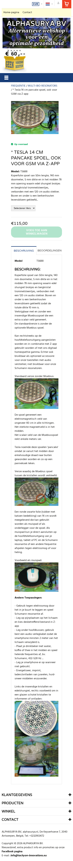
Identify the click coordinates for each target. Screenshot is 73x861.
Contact (27, 12)
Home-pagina (11, 12)
